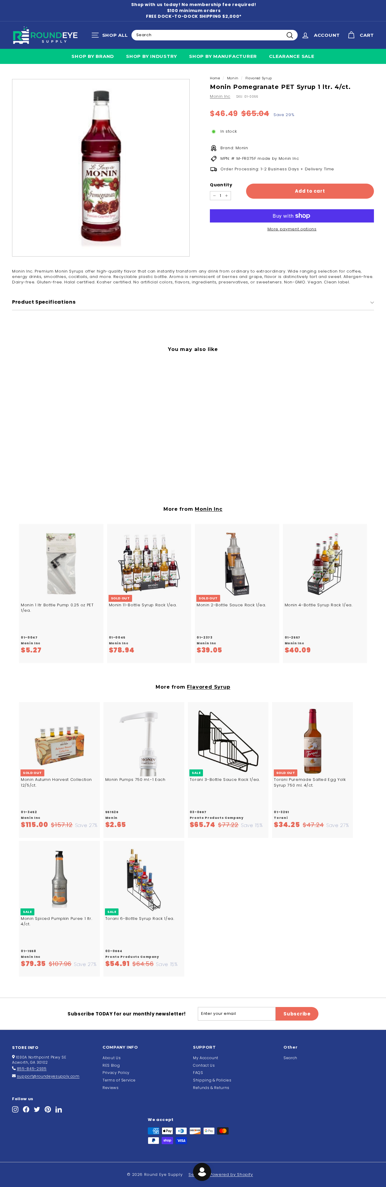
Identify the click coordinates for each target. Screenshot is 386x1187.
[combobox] (214, 35)
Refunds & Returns (211, 1087)
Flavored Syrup (258, 78)
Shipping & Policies (212, 1080)
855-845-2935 (32, 1068)
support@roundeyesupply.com (48, 1076)
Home (215, 78)
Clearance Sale (292, 56)
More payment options (292, 229)
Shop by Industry (151, 56)
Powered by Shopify (231, 1174)
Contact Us (204, 1065)
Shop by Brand (92, 56)
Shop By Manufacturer (223, 56)
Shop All (111, 36)
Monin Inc (220, 96)
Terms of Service (119, 1080)
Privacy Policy (116, 1072)
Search (290, 1057)
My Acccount (205, 1057)
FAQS (198, 1072)
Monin (233, 78)
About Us (112, 1057)
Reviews (111, 1087)
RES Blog (111, 1065)
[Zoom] (100, 167)
